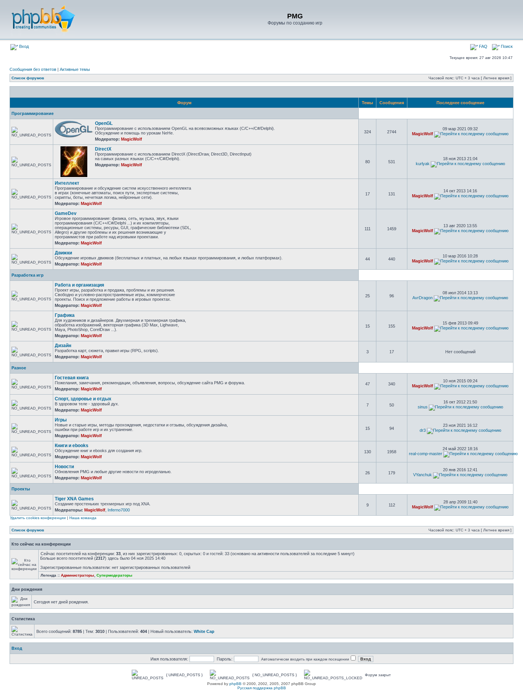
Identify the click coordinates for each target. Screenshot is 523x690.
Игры (61, 420)
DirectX (103, 149)
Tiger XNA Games (74, 499)
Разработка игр (27, 275)
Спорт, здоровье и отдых (83, 399)
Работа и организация (79, 285)
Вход (23, 46)
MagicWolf (131, 139)
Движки (63, 253)
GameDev (66, 213)
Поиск (506, 46)
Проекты (20, 489)
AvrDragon (422, 297)
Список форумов (27, 78)
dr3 (423, 430)
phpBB (235, 684)
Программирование (32, 113)
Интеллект (67, 183)
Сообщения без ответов (33, 69)
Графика (65, 315)
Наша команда (82, 518)
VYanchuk (422, 474)
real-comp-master (425, 453)
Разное (18, 367)
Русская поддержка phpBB (261, 688)
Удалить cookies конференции (38, 518)
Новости (64, 466)
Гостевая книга (72, 377)
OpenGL (104, 123)
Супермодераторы (114, 575)
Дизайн (63, 345)
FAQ (482, 46)
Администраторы (77, 575)
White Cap (204, 631)
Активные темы (75, 69)
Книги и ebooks (71, 445)
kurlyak (423, 163)
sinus (423, 407)
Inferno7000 (119, 510)
